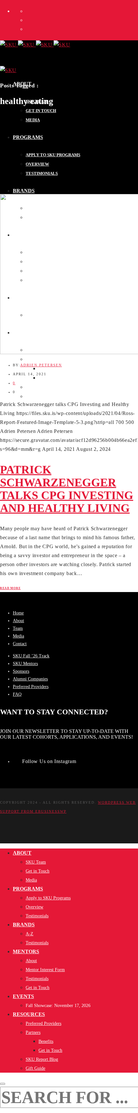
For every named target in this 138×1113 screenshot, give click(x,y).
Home (18, 613)
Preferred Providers (30, 686)
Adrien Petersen (41, 365)
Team (18, 628)
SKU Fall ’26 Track (31, 656)
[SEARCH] (2, 1084)
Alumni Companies (30, 679)
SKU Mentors (25, 663)
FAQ (17, 694)
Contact (20, 643)
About (18, 620)
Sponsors (21, 671)
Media (18, 636)
